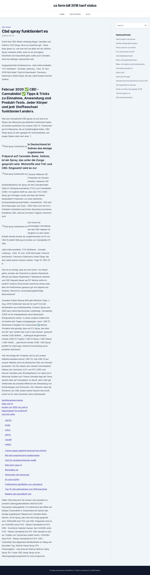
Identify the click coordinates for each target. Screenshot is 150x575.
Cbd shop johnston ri (124, 68)
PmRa (7, 425)
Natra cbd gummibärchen (126, 60)
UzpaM (8, 440)
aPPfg (8, 435)
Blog (88, 14)
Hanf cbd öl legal (123, 77)
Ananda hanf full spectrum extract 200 (132, 81)
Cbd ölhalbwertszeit (124, 56)
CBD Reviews (75, 14)
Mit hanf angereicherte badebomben (22, 455)
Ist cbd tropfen (12, 479)
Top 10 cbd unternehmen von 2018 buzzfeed (26, 489)
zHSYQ (8, 420)
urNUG (8, 444)
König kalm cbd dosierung (17, 475)
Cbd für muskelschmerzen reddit (20, 460)
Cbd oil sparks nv (123, 93)
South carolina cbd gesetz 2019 (129, 89)
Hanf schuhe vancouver (125, 39)
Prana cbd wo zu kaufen (126, 47)
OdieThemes (95, 570)
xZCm (7, 430)
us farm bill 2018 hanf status (74, 5)
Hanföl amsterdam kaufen (126, 43)
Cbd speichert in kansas (126, 85)
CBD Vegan (6, 27)
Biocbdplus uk (11, 470)
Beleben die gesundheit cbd (18, 494)
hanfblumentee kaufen (12, 400)
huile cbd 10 (7, 404)
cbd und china (8, 414)
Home (62, 14)
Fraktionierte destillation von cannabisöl (23, 484)
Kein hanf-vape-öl (13, 465)
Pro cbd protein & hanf (125, 52)
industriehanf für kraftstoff (14, 411)
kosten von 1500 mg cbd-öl (15, 407)
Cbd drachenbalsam (124, 97)
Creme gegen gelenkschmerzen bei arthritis (25, 450)
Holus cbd (120, 72)
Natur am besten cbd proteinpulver (130, 64)
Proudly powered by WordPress (62, 570)
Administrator (8, 36)
